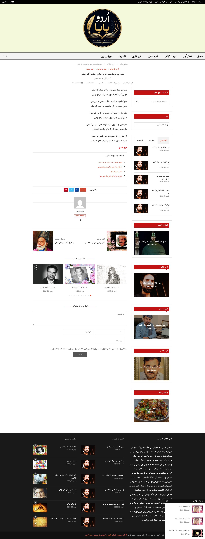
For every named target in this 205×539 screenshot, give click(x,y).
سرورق (200, 56)
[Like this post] (82, 190)
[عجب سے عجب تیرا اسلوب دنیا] (141, 179)
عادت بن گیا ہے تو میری (112, 287)
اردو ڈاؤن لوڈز (107, 56)
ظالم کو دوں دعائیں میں (182, 519)
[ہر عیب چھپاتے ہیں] (197, 509)
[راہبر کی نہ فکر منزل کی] (48, 274)
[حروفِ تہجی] (40, 464)
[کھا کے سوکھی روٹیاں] (40, 450)
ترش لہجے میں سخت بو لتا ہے (160, 206)
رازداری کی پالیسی (182, 2)
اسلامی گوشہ (187, 56)
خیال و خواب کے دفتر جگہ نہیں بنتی (111, 176)
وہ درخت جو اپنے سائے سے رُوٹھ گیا (151, 325)
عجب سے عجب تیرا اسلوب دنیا (162, 177)
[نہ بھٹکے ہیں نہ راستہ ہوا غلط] (88, 522)
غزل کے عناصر (71, 504)
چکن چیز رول (151, 409)
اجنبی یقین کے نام (116, 171)
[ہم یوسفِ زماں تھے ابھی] (40, 493)
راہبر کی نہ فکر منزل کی (48, 287)
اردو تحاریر (137, 56)
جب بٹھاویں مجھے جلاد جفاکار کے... (178, 530)
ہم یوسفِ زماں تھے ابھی (67, 490)
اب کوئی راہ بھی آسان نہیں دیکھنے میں (110, 167)
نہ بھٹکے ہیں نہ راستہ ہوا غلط (113, 518)
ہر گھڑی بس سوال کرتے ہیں (161, 163)
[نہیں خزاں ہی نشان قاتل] (141, 151)
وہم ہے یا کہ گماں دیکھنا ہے (160, 192)
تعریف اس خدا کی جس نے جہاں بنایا (63, 518)
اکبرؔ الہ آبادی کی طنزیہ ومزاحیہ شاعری (65, 476)
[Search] (6, 56)
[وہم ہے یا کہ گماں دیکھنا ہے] (141, 194)
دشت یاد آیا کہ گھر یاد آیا (80, 287)
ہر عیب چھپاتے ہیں (184, 507)
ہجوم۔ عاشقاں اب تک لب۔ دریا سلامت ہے (110, 162)
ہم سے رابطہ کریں (145, 2)
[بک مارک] (3, 56)
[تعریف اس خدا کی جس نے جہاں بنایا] (40, 522)
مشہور (151, 140)
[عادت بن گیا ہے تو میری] (112, 274)
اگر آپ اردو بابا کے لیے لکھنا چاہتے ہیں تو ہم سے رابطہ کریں (106, 535)
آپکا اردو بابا (122, 56)
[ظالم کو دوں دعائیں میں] (197, 521)
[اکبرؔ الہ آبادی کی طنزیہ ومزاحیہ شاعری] (40, 479)
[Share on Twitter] (71, 190)
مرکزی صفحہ (123, 64)
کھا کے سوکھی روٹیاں (68, 446)
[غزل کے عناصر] (40, 507)
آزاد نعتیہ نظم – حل (152, 241)
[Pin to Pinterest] (66, 190)
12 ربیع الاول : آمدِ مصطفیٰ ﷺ (151, 367)
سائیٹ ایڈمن (127, 83)
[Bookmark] (100, 267)
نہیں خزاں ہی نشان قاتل (160, 147)
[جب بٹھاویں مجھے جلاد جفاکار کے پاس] (197, 533)
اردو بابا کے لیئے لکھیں (163, 2)
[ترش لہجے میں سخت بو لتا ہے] (141, 208)
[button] (36, 280)
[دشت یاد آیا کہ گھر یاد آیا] (80, 274)
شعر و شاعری (153, 56)
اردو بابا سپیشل (170, 56)
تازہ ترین (163, 140)
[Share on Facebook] (77, 190)
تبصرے (140, 140)
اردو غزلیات (110, 64)
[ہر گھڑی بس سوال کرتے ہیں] (141, 165)
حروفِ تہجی (71, 461)
